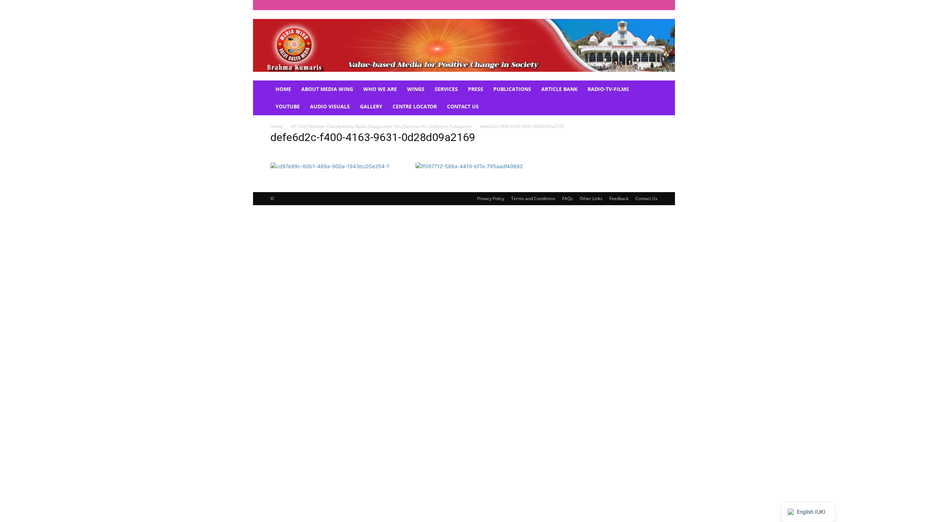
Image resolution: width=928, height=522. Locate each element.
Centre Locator (415, 106)
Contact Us (463, 106)
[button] (649, 89)
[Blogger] (580, 5)
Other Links (591, 198)
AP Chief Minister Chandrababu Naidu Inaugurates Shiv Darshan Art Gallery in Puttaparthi (381, 126)
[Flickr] (604, 5)
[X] (640, 5)
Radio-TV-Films (608, 89)
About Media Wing (327, 89)
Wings (415, 89)
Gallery (371, 106)
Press (475, 89)
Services (446, 89)
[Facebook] (592, 5)
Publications (512, 89)
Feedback (619, 198)
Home (283, 89)
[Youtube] (652, 5)
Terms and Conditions (533, 198)
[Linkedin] (628, 5)
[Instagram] (616, 5)
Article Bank (559, 89)
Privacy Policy (490, 198)
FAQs (567, 198)
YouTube (288, 106)
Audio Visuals (330, 106)
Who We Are (380, 89)
